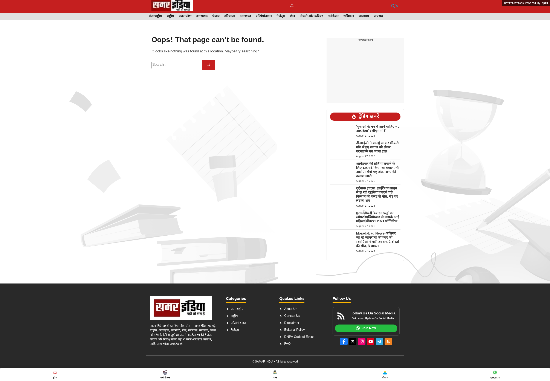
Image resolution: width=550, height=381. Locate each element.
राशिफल (348, 16)
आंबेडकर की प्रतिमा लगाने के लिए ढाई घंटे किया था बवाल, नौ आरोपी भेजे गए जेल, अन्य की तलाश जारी (377, 170)
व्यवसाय (364, 16)
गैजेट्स (281, 16)
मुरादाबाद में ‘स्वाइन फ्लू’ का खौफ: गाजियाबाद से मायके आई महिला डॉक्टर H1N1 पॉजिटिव (377, 217)
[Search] (208, 65)
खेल (292, 16)
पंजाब (216, 16)
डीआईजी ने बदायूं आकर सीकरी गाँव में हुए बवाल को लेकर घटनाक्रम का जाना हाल (377, 147)
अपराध (378, 16)
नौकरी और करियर (311, 16)
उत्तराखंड (202, 16)
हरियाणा (229, 16)
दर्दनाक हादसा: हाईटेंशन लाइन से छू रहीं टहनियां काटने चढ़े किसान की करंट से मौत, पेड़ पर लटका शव (377, 194)
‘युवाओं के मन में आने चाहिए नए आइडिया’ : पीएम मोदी (378, 129)
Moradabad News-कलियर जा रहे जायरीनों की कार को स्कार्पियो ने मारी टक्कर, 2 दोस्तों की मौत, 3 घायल (377, 240)
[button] (395, 6)
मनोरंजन (333, 16)
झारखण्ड (245, 16)
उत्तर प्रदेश (185, 16)
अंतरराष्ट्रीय (155, 16)
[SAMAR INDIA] (172, 6)
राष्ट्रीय (170, 16)
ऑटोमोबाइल (264, 16)
